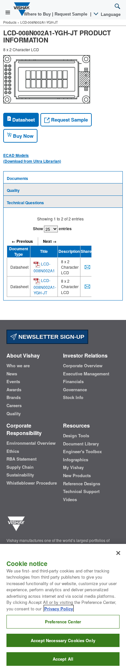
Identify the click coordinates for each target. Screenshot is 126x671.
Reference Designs (81, 484)
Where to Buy (38, 14)
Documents (17, 178)
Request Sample (69, 119)
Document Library (81, 444)
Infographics (75, 460)
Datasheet (23, 119)
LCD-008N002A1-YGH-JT (45, 286)
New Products (77, 475)
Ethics (12, 451)
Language (110, 14)
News (11, 374)
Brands (13, 397)
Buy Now (23, 135)
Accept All (63, 659)
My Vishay (73, 467)
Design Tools (76, 436)
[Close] (118, 553)
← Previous (22, 241)
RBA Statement (21, 459)
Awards (13, 390)
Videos (70, 499)
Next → (50, 241)
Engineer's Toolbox (82, 451)
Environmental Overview (31, 443)
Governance (75, 390)
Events (13, 381)
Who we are (18, 366)
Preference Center (63, 621)
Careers (14, 405)
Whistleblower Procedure (31, 483)
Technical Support (81, 491)
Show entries (52, 228)
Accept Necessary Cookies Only (63, 640)
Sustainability (20, 475)
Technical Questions (25, 203)
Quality (13, 190)
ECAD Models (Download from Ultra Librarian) (32, 158)
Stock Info (73, 397)
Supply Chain (20, 467)
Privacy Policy (58, 609)
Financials (73, 381)
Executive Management (86, 374)
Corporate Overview (82, 366)
